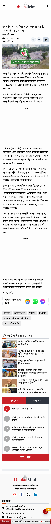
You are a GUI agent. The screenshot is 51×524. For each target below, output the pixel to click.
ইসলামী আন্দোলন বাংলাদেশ (16, 318)
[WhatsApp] (35, 301)
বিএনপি (42, 313)
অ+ (33, 40)
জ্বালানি (7, 313)
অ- (39, 40)
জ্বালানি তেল (19, 313)
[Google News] (27, 301)
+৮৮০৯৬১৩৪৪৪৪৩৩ (15, 513)
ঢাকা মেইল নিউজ (12, 323)
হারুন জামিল (31, 488)
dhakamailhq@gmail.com (19, 517)
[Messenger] (42, 301)
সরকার (32, 313)
